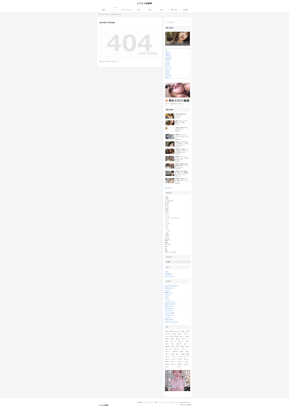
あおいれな (168, 68)
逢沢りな (168, 52)
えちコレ (167, 299)
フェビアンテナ (169, 310)
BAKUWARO (168, 274)
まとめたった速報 (169, 312)
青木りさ (168, 77)
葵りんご (168, 66)
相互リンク (157, 402)
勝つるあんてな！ (169, 308)
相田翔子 (168, 54)
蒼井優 (167, 64)
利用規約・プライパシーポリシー (145, 402)
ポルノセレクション (170, 301)
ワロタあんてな (169, 315)
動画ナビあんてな (169, 288)
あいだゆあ (168, 57)
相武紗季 (168, 59)
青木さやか (168, 75)
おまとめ (167, 290)
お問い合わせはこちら (185, 402)
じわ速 (166, 271)
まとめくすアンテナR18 (171, 321)
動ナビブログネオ (169, 276)
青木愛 (167, 73)
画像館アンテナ (169, 292)
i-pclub (167, 297)
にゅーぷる (168, 294)
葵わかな (168, 70)
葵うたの (168, 61)
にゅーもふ (168, 317)
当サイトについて (174, 402)
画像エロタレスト (169, 306)
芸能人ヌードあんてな (170, 303)
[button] (188, 22)
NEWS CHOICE (169, 319)
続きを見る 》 (169, 187)
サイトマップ (165, 402)
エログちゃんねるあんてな (172, 285)
